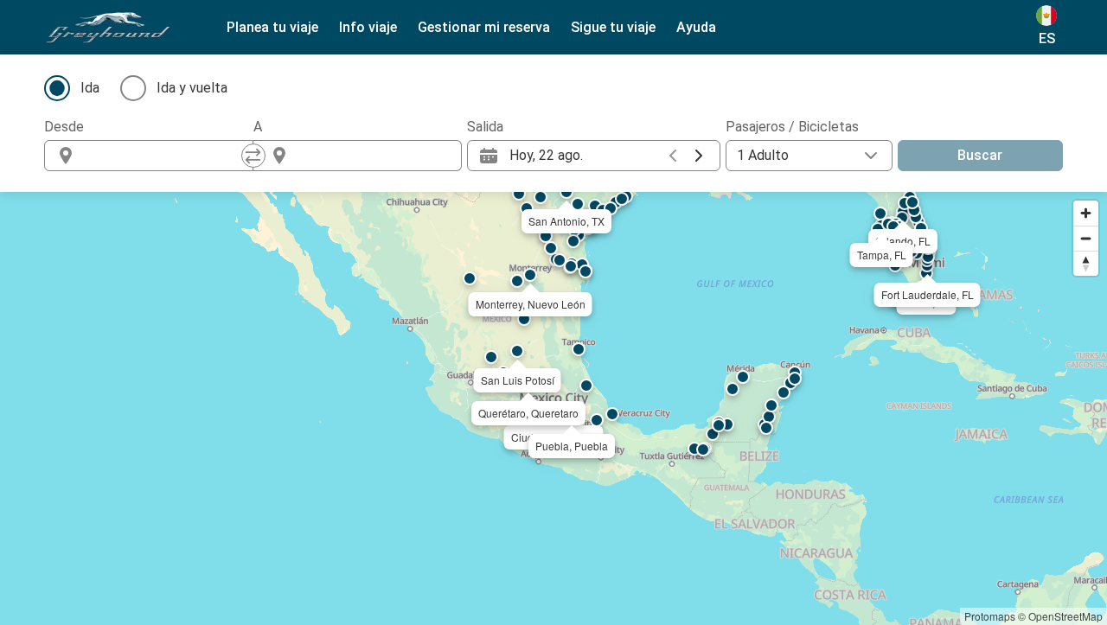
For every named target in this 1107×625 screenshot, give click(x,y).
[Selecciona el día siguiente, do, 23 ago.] (698, 155)
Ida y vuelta (192, 88)
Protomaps (989, 616)
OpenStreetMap (1065, 616)
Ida (89, 88)
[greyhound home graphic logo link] (108, 27)
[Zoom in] (1085, 213)
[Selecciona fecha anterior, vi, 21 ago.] (672, 155)
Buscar (979, 155)
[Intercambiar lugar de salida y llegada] (253, 155)
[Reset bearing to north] (1085, 263)
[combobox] (164, 155)
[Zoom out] (1085, 238)
